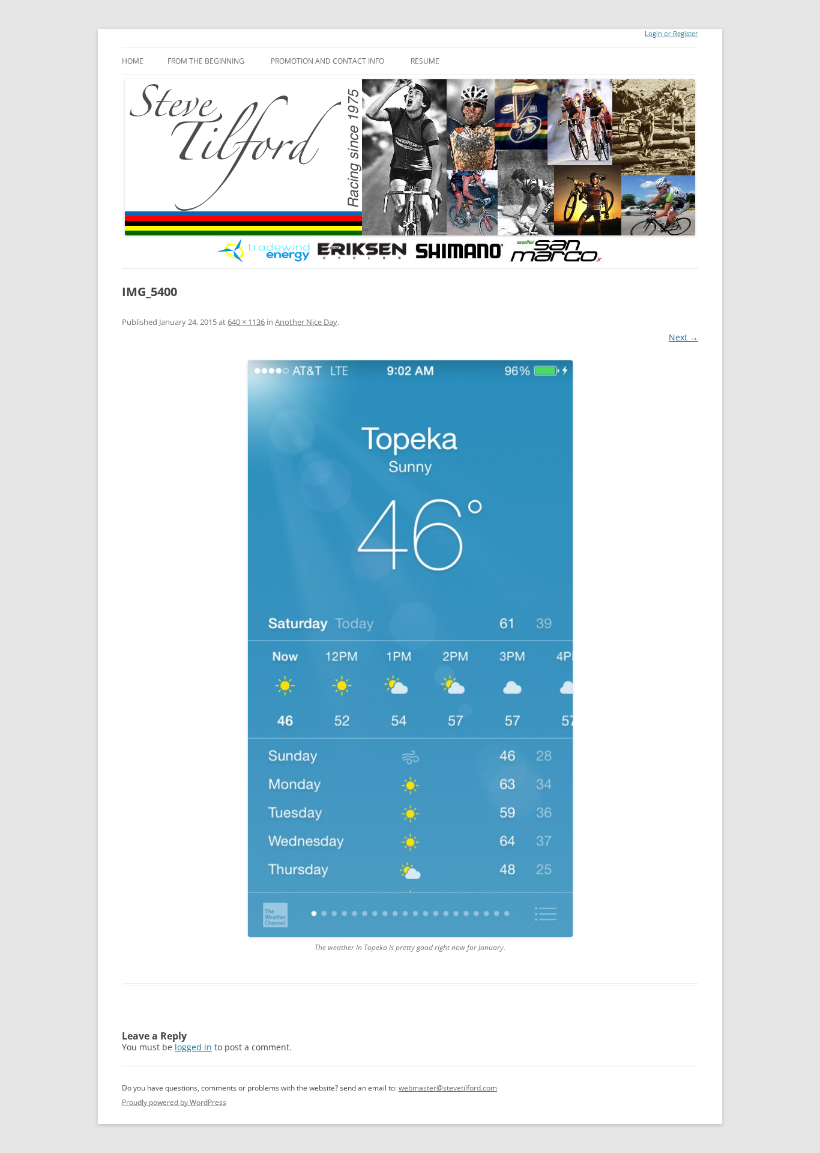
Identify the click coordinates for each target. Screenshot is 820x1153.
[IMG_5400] (410, 648)
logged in (193, 1047)
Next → (683, 337)
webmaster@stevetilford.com (448, 1088)
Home (132, 61)
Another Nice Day (306, 321)
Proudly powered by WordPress (174, 1102)
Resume (425, 61)
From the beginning (205, 61)
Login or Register (671, 33)
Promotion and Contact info (327, 61)
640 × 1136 (246, 321)
